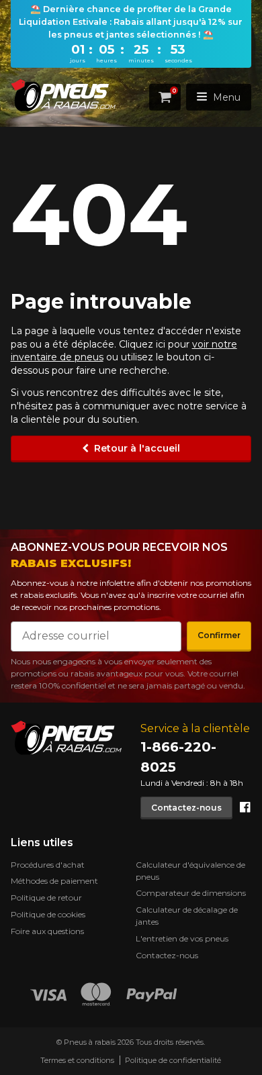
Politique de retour (46, 897)
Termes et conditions (77, 1060)
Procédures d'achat (48, 865)
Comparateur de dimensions (191, 893)
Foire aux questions (47, 931)
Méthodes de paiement (54, 881)
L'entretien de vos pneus (182, 938)
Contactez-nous (186, 807)
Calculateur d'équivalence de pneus (190, 871)
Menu (227, 97)
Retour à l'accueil (137, 448)
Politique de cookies (48, 914)
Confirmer (219, 635)
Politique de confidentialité (173, 1060)
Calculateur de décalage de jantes (187, 916)
